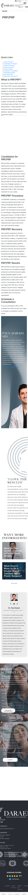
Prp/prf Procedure (9, 65)
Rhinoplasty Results (9, 72)
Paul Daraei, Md (8, 74)
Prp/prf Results (8, 69)
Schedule (17, 894)
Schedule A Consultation (11, 71)
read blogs (14, 583)
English (19, 1)
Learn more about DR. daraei (10, 367)
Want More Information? (11, 76)
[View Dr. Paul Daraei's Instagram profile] (17, 604)
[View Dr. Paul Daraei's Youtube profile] (14, 604)
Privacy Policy (12, 752)
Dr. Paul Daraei (14, 608)
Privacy (7, 886)
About (21, 7)
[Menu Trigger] (24, 3)
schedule (4, 41)
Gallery (24, 894)
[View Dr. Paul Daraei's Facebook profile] (10, 604)
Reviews (3, 894)
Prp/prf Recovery (9, 67)
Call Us (10, 894)
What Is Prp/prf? (8, 62)
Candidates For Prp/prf (10, 63)
